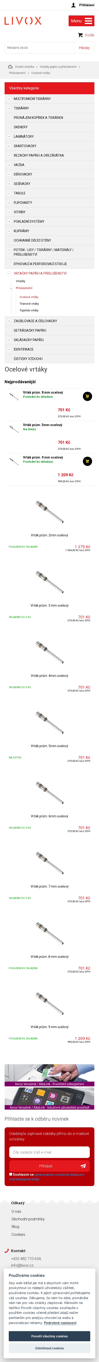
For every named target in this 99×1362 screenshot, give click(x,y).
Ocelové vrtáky (29, 297)
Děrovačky (23, 174)
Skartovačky (25, 146)
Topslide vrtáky (29, 310)
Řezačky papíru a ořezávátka (39, 155)
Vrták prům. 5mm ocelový (42, 425)
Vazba (19, 165)
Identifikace (24, 349)
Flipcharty (23, 203)
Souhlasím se (46, 1177)
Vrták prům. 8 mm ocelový (43, 392)
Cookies (18, 1234)
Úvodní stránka (24, 66)
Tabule (20, 193)
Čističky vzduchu (28, 359)
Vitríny (20, 212)
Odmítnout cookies (49, 1348)
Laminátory (24, 136)
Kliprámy (21, 231)
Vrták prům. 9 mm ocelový (43, 457)
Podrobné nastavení (60, 1323)
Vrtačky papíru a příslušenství (58, 66)
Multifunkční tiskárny (32, 99)
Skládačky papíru (29, 340)
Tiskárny (21, 108)
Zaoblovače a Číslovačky (35, 321)
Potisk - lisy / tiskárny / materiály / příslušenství (44, 252)
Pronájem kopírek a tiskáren (38, 118)
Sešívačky (22, 184)
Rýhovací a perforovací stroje (40, 264)
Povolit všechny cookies (49, 1336)
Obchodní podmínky (28, 1219)
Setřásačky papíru (30, 330)
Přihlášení (86, 5)
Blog (15, 1226)
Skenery (21, 127)
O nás (16, 1211)
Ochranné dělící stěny (32, 240)
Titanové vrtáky (29, 303)
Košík (89, 35)
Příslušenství (17, 73)
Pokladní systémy (29, 221)
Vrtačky (20, 281)
